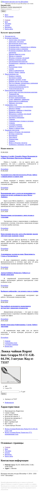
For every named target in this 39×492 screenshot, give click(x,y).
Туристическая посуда (16, 88)
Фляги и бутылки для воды (18, 143)
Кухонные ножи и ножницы (18, 49)
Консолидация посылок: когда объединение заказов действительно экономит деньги (19, 235)
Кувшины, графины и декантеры (20, 110)
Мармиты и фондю (15, 112)
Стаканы (12, 123)
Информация (9, 402)
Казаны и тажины (15, 76)
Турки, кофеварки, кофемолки (19, 99)
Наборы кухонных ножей (17, 60)
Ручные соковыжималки (17, 97)
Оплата (7, 25)
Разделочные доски (15, 67)
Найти (3, 11)
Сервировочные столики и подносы (21, 121)
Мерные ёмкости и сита (17, 54)
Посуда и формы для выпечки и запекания (23, 83)
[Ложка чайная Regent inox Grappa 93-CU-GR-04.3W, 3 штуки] (11, 383)
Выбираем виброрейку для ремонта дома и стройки (19, 291)
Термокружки (13, 139)
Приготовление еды (11, 74)
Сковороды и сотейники (17, 85)
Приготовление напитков (13, 90)
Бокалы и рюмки (14, 108)
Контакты (8, 27)
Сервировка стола (11, 105)
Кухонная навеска (15, 45)
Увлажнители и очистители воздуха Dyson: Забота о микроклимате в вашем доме (19, 175)
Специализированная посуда (18, 87)
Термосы (12, 141)
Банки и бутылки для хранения (19, 132)
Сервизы (12, 119)
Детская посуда (10, 36)
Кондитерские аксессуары (18, 43)
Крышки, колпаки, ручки (17, 79)
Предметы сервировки (16, 117)
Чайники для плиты (15, 103)
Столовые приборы (15, 125)
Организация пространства (18, 61)
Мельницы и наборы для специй (20, 114)
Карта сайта (9, 29)
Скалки (11, 69)
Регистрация (9, 16)
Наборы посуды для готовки (18, 81)
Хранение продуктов (12, 130)
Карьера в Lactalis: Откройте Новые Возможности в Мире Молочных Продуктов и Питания (19, 157)
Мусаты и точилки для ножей (19, 58)
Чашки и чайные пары (16, 128)
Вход (6, 15)
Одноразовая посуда (16, 116)
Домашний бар (14, 94)
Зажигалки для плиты (16, 41)
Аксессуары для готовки (17, 40)
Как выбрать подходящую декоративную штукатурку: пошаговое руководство (16, 307)
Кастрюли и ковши (15, 78)
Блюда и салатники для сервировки (21, 106)
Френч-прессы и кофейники (18, 101)
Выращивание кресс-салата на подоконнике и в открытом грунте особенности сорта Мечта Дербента (18, 195)
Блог (6, 22)
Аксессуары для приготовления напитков (23, 92)
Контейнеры (13, 135)
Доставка (8, 23)
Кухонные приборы (11, 38)
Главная (7, 20)
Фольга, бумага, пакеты (17, 72)
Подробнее (4, 169)
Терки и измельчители (16, 70)
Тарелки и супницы (15, 126)
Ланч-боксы (13, 137)
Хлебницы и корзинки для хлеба (20, 144)
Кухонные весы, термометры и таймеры (22, 47)
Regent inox (8, 346)
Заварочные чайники (16, 96)
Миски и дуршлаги (15, 56)
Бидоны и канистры (15, 134)
